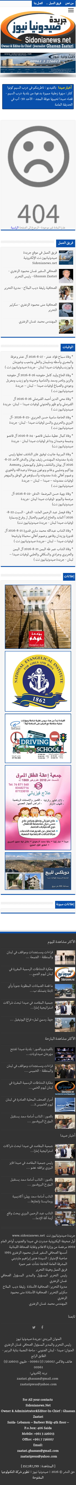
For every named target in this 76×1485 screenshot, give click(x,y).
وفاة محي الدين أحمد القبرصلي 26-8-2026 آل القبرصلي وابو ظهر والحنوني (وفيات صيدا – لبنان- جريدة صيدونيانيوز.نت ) (38, 404)
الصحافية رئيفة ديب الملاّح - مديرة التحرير (30, 288)
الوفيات (68, 348)
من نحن (69, 3)
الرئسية (15, 228)
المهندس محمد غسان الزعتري (38, 322)
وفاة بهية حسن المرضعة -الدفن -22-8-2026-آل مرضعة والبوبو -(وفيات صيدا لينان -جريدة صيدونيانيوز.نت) (42, 499)
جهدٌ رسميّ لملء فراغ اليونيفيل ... (31, 1020)
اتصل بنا (38, 3)
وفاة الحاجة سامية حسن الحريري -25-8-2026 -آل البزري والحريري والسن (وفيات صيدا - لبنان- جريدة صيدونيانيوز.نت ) (41, 423)
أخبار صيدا (65, 88)
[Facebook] (42, 1327)
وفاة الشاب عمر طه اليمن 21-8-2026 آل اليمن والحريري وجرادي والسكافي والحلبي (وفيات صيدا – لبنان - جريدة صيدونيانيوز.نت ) (41, 555)
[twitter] (34, 1327)
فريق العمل (55, 3)
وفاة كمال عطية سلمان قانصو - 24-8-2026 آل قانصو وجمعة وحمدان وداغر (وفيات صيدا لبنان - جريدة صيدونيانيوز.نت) (40, 441)
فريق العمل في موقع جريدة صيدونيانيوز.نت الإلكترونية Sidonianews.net (40, 258)
